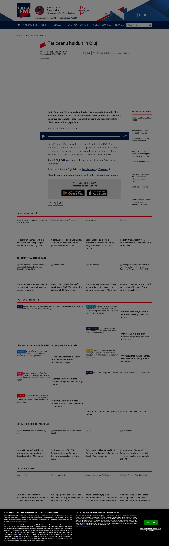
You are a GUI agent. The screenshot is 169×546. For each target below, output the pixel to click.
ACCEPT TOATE (150, 523)
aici (17, 534)
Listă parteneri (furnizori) (83, 527)
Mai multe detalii (21, 521)
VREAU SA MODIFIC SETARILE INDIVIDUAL (150, 530)
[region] (84, 527)
